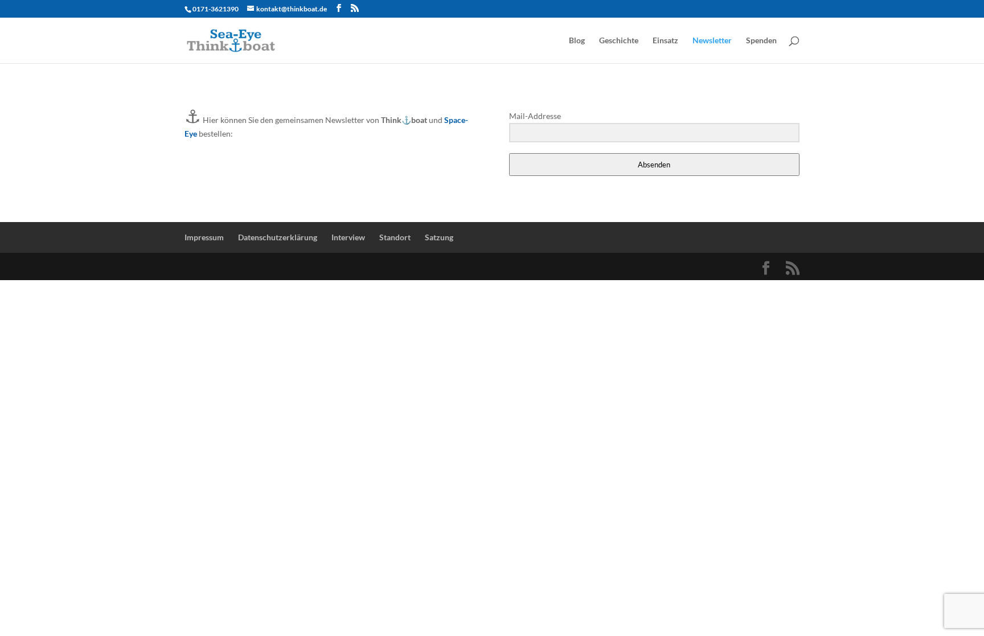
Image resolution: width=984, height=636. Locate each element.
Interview (348, 237)
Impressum (204, 237)
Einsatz (665, 40)
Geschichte (618, 40)
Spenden (761, 40)
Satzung (439, 237)
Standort (395, 237)
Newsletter (712, 40)
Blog (577, 40)
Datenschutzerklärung (277, 237)
